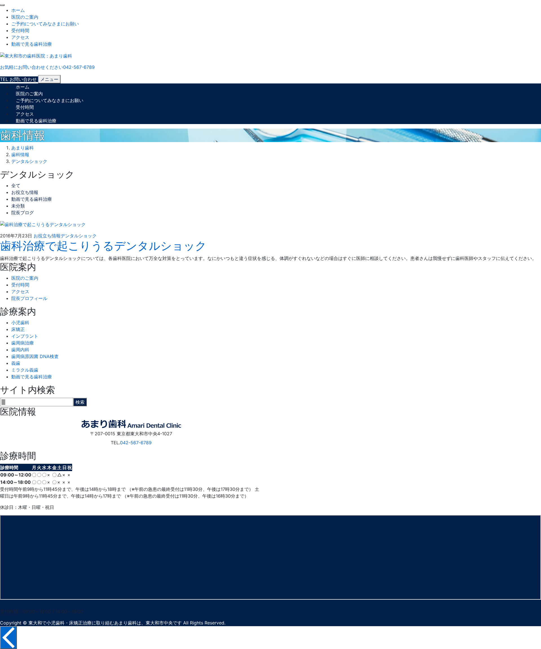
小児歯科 (20, 322)
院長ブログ (22, 212)
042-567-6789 (136, 442)
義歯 (15, 363)
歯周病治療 (22, 343)
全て (15, 185)
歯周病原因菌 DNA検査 (35, 356)
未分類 (18, 206)
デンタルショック (79, 236)
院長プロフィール (29, 298)
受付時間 (20, 30)
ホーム (18, 10)
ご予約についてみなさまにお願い (45, 24)
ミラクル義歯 (24, 370)
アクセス (20, 37)
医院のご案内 (24, 17)
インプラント (24, 336)
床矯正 (18, 329)
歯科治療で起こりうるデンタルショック (103, 246)
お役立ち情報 (24, 192)
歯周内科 (20, 349)
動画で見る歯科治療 (31, 44)
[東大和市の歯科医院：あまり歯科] (36, 55)
